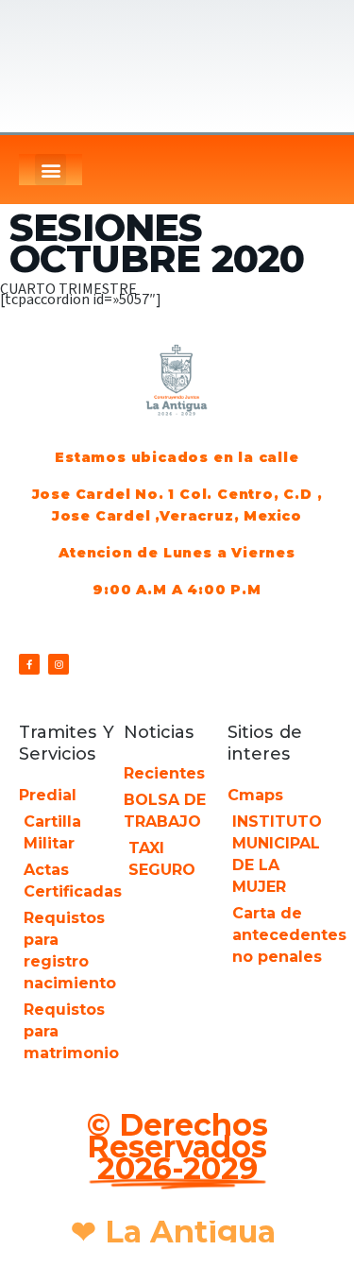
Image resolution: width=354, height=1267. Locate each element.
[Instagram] (58, 664)
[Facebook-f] (29, 664)
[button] (50, 169)
